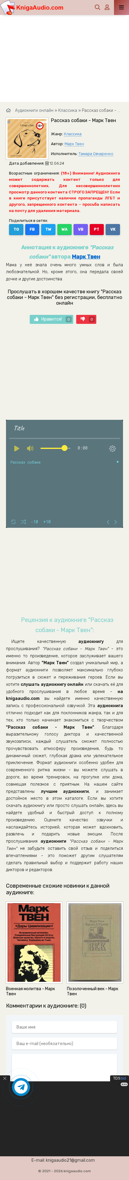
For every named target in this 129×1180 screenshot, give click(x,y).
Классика (73, 134)
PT (96, 229)
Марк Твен (74, 144)
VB (80, 229)
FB (32, 229)
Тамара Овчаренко (96, 153)
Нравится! (55, 319)
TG (16, 229)
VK (113, 229)
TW (48, 229)
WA (65, 229)
